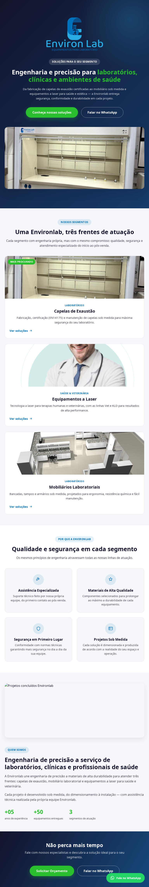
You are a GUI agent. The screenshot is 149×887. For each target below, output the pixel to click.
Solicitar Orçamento (52, 871)
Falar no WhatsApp (102, 112)
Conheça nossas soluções (51, 112)
